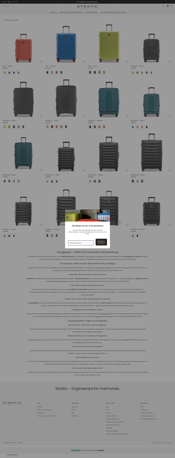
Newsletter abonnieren (101, 242)
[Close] (108, 212)
